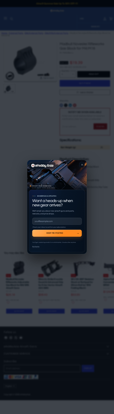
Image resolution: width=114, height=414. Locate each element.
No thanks (35, 247)
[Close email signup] (82, 165)
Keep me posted (54, 233)
